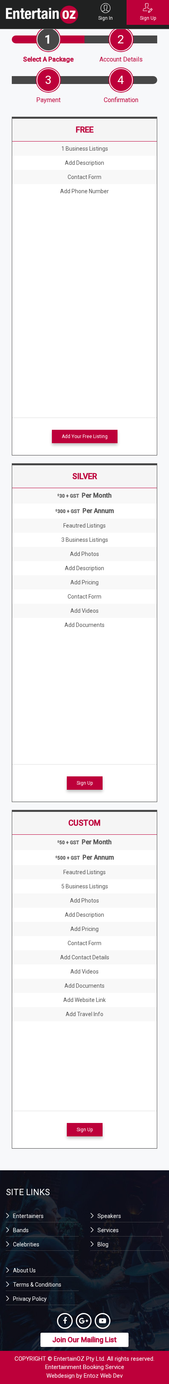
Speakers (109, 1216)
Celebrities (26, 1244)
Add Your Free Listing (85, 436)
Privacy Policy (30, 1299)
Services (108, 1230)
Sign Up (148, 18)
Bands (21, 1230)
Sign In (105, 18)
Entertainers (28, 1216)
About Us (24, 1270)
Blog (102, 1244)
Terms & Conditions (37, 1284)
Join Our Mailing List (84, 1340)
